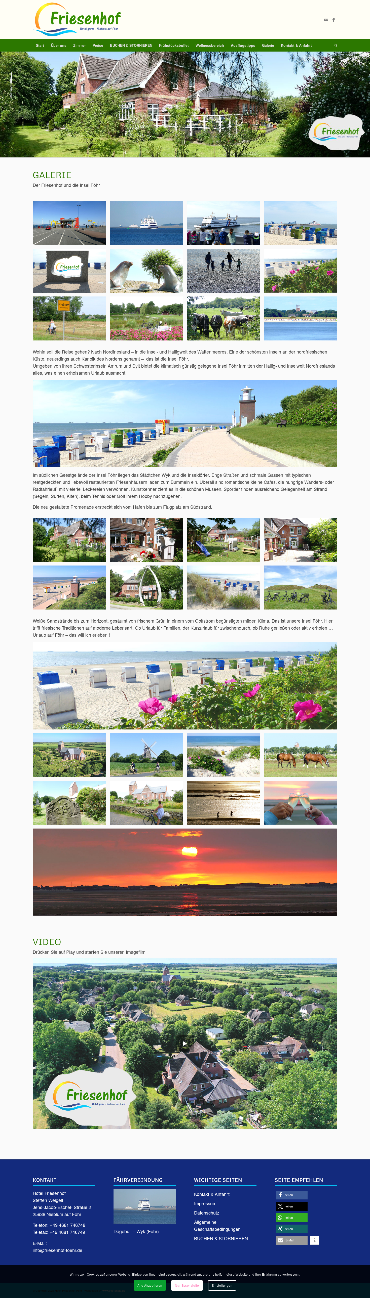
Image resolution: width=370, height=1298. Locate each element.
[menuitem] (40, 45)
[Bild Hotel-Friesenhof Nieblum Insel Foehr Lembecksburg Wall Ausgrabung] (302, 589)
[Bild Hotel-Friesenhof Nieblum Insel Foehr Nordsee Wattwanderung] (225, 272)
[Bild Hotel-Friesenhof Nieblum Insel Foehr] (71, 272)
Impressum (205, 1203)
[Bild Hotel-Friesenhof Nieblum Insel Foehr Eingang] (148, 542)
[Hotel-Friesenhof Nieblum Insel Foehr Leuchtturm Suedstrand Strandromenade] (185, 423)
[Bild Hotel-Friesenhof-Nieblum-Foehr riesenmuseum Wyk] (148, 589)
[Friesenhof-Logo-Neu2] (77, 19)
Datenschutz (206, 1212)
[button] (292, 1195)
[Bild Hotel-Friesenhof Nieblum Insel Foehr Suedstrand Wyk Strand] (302, 272)
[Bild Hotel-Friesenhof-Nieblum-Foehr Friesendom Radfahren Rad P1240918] (148, 805)
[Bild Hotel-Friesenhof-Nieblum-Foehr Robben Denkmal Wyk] (148, 272)
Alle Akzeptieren (149, 1285)
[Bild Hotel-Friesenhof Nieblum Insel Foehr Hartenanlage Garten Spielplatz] (225, 542)
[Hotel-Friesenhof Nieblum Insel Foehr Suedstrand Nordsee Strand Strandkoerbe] (185, 685)
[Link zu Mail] (326, 19)
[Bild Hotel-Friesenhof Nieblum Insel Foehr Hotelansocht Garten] (71, 542)
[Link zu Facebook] (333, 19)
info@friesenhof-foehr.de (57, 1250)
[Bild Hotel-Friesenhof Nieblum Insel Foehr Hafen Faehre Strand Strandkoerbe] (302, 225)
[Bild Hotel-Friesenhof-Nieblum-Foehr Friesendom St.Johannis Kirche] (71, 757)
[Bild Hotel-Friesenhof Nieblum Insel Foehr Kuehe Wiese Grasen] (225, 320)
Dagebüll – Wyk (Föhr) (136, 1231)
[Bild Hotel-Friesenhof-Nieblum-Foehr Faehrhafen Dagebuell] (71, 225)
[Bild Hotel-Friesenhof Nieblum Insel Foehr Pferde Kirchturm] (302, 757)
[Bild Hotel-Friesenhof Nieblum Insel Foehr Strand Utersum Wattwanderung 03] (225, 805)
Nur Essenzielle (187, 1285)
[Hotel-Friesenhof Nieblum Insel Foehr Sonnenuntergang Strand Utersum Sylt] (185, 872)
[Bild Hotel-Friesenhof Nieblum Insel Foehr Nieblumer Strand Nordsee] (225, 757)
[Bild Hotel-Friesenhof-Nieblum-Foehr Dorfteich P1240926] (148, 320)
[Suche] (334, 45)
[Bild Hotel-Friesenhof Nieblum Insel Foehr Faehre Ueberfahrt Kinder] (225, 225)
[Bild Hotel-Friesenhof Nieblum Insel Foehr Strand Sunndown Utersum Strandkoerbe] (225, 589)
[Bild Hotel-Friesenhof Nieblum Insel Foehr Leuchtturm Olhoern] (71, 589)
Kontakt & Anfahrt (212, 1194)
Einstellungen (222, 1285)
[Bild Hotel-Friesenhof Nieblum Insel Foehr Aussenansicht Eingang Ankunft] (302, 542)
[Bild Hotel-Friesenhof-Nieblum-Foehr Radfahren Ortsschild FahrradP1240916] (71, 320)
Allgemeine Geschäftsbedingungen (217, 1225)
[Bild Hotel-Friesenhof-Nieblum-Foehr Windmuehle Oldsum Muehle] (148, 757)
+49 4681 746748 (67, 1225)
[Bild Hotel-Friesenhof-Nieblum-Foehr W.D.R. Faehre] (148, 225)
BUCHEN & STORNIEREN (221, 1238)
